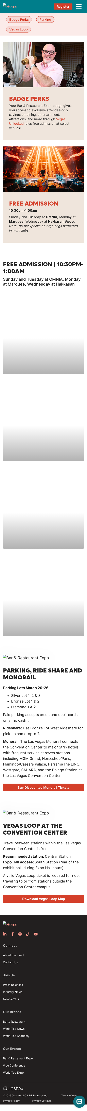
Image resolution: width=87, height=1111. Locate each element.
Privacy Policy (11, 1100)
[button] (79, 6)
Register (63, 6)
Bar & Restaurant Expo (18, 1058)
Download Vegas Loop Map (43, 899)
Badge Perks (19, 19)
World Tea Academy (16, 1035)
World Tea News (13, 1028)
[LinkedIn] (6, 934)
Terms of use (68, 1095)
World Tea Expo (13, 1072)
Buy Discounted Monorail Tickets (43, 787)
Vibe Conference (14, 1065)
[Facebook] (14, 934)
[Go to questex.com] (13, 1087)
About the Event (13, 955)
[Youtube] (36, 934)
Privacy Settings (42, 1100)
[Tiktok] (29, 934)
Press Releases (13, 984)
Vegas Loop (18, 29)
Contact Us (10, 962)
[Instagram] (21, 934)
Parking (45, 19)
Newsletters (11, 999)
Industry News (12, 992)
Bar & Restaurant (14, 1021)
